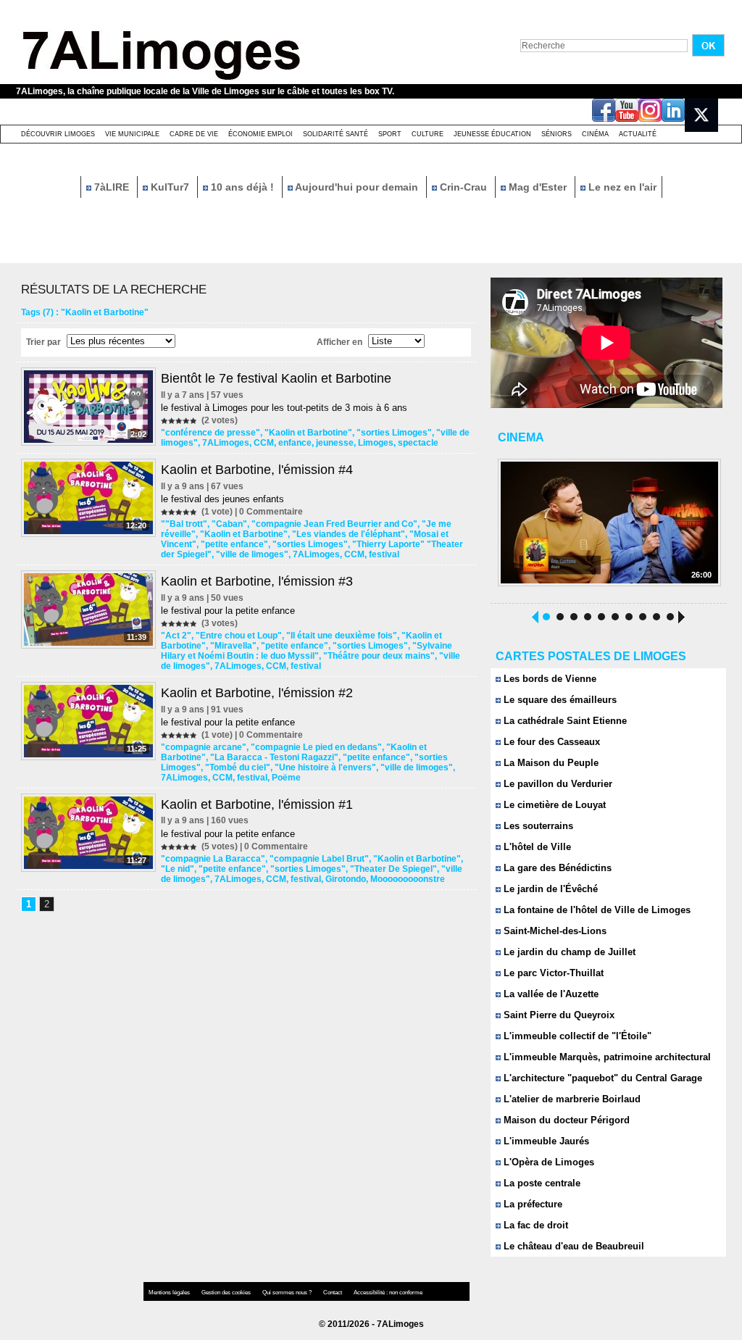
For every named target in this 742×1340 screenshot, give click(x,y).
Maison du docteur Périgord (565, 1120)
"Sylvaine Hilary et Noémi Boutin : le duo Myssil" (306, 651)
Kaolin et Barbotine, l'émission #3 (257, 581)
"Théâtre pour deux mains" (379, 656)
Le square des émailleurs (559, 699)
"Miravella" (233, 646)
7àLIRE (111, 187)
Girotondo (345, 879)
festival (384, 554)
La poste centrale (540, 1183)
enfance (295, 443)
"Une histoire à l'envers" (325, 767)
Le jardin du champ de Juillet (568, 951)
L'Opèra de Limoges (547, 1162)
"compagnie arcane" (203, 747)
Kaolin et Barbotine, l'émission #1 (257, 804)
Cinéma (595, 134)
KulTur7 (170, 187)
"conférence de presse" (210, 433)
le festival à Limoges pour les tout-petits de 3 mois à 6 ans (284, 407)
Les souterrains (537, 825)
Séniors (556, 134)
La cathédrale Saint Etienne (564, 720)
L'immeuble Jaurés (545, 1141)
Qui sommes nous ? (287, 1292)
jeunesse (335, 443)
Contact (333, 1292)
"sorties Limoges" (394, 433)
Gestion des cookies (226, 1292)
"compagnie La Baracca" (213, 859)
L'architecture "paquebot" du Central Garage (601, 1078)
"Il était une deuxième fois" (341, 636)
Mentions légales (170, 1292)
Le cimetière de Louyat (553, 804)
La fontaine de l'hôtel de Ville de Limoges (596, 909)
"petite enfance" (234, 544)
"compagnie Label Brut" (319, 859)
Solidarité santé (335, 134)
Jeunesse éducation (492, 134)
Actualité (637, 134)
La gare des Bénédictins (556, 867)
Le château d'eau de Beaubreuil (572, 1246)
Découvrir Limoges (58, 134)
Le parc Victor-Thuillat (552, 972)
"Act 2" (176, 636)
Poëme (286, 778)
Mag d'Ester (538, 187)
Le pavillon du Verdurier (556, 783)
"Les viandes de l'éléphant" (348, 534)
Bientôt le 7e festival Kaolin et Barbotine (276, 378)
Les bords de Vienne (548, 678)
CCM (264, 443)
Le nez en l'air (620, 187)
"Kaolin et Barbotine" (308, 433)
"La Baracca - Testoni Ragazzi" (274, 757)
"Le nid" (177, 869)
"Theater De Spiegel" (393, 869)
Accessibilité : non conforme (388, 1292)
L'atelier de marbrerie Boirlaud (571, 1099)
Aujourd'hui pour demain (357, 187)
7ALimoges (225, 443)
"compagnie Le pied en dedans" (316, 747)
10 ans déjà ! (242, 187)
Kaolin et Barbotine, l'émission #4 (257, 469)
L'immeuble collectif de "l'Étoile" (576, 1036)
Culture (427, 134)
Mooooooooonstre (407, 879)
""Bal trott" (184, 524)
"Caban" (229, 524)
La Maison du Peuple (550, 762)
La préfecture (531, 1204)
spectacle (418, 443)
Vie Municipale (132, 134)
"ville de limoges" (252, 554)
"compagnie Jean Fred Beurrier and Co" (334, 524)
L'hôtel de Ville (536, 846)
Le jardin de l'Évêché (549, 888)
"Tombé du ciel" (237, 767)
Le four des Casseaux (550, 741)
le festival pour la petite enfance (228, 610)
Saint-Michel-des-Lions (553, 930)
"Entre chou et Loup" (239, 636)
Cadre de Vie (194, 134)
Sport (389, 134)
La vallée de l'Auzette (550, 994)
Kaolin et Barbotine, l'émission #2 (257, 693)
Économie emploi (260, 134)
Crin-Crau (463, 187)
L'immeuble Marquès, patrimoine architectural (606, 1057)
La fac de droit (534, 1225)
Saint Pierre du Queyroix (557, 1015)
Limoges (375, 443)
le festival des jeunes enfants (222, 499)
